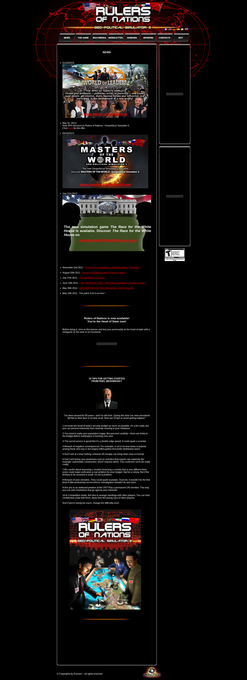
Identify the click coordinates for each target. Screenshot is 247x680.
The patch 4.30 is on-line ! (92, 278)
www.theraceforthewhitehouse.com (108, 240)
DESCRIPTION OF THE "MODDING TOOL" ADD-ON (106, 288)
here (70, 128)
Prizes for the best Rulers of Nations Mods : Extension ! (113, 267)
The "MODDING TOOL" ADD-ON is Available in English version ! (113, 283)
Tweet (52, 14)
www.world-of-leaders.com (105, 114)
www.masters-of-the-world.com (105, 184)
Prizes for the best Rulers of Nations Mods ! (104, 272)
